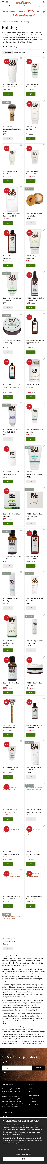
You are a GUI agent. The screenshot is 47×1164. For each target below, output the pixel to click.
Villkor (31, 1089)
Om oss (4, 1116)
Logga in (32, 1098)
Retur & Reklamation (36, 1105)
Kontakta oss (33, 1092)
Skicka (38, 1068)
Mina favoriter (34, 1095)
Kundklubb (32, 1102)
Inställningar (23, 1149)
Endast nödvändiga (23, 1154)
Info (8, 138)
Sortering (7, 52)
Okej (23, 1159)
